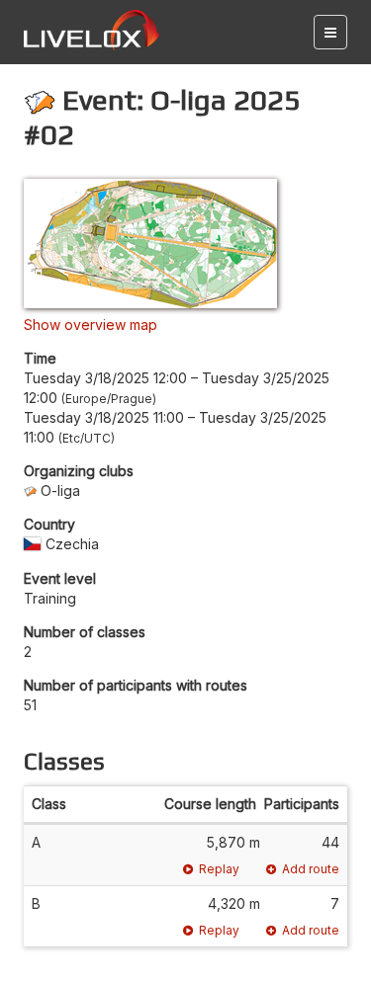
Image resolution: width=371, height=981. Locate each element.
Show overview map (90, 324)
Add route (310, 868)
